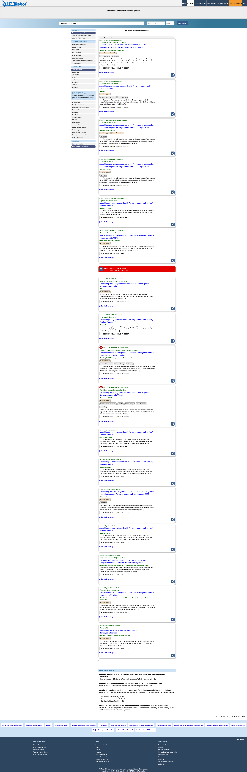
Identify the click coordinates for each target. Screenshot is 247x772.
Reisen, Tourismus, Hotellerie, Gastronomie (188, 725)
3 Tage (74, 77)
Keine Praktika (76, 47)
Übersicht (36, 745)
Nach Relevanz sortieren (79, 146)
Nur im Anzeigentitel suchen (80, 33)
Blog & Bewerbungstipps (165, 761)
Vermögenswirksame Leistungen (82, 135)
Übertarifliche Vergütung (79, 132)
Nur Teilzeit (75, 49)
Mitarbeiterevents (77, 115)
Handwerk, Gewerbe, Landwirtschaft (84, 725)
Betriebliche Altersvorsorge (80, 107)
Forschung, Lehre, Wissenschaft (217, 725)
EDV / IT (48, 725)
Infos (244, 3)
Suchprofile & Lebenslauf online (167, 752)
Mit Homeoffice (76, 52)
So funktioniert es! (101, 757)
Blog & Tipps (211, 3)
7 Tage (74, 79)
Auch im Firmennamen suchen (81, 35)
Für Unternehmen (223, 3)
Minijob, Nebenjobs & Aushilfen (103, 730)
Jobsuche (161, 747)
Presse (98, 749)
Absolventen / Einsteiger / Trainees (82, 60)
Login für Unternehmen (40, 754)
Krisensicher (76, 122)
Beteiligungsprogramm (79, 127)
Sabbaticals (75, 110)
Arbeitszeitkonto (77, 125)
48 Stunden (75, 74)
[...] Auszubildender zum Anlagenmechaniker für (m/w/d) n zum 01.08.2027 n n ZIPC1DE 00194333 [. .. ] (117, 253)
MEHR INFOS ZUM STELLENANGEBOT (115, 68)
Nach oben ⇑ (240, 739)
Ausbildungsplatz (77, 58)
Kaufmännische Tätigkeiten (145, 730)
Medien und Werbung (164, 725)
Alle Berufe (161, 764)
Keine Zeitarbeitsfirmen (79, 44)
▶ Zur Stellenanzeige (106, 72)
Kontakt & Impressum (102, 759)
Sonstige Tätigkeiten (61, 725)
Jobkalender (161, 759)
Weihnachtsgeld (77, 117)
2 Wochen (75, 82)
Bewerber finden (38, 749)
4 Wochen (75, 84)
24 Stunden (75, 72)
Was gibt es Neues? (102, 754)
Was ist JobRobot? (101, 745)
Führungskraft (76, 55)
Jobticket (75, 112)
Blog (159, 757)
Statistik (98, 747)
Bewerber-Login (200, 3)
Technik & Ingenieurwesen (34, 725)
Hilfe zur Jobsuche (163, 749)
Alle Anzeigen (76, 69)
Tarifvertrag (75, 130)
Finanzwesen (103, 725)
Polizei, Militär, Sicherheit (125, 730)
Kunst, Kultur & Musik (238, 725)
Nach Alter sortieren (78, 144)
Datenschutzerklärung (102, 761)
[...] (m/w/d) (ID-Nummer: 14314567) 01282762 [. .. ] (119, 68)
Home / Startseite (163, 745)
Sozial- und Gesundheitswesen (12, 725)
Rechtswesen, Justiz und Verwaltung (141, 725)
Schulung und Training (118, 725)
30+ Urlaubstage (77, 120)
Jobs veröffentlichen (39, 747)
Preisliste (98, 752)
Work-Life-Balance (77, 137)
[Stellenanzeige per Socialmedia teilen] (173, 75)
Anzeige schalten (236, 3)
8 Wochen (75, 87)
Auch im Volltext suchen (79, 38)
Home (184, 3)
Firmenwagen (76, 102)
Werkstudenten (76, 63)
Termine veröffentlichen (40, 752)
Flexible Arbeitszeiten (78, 105)
